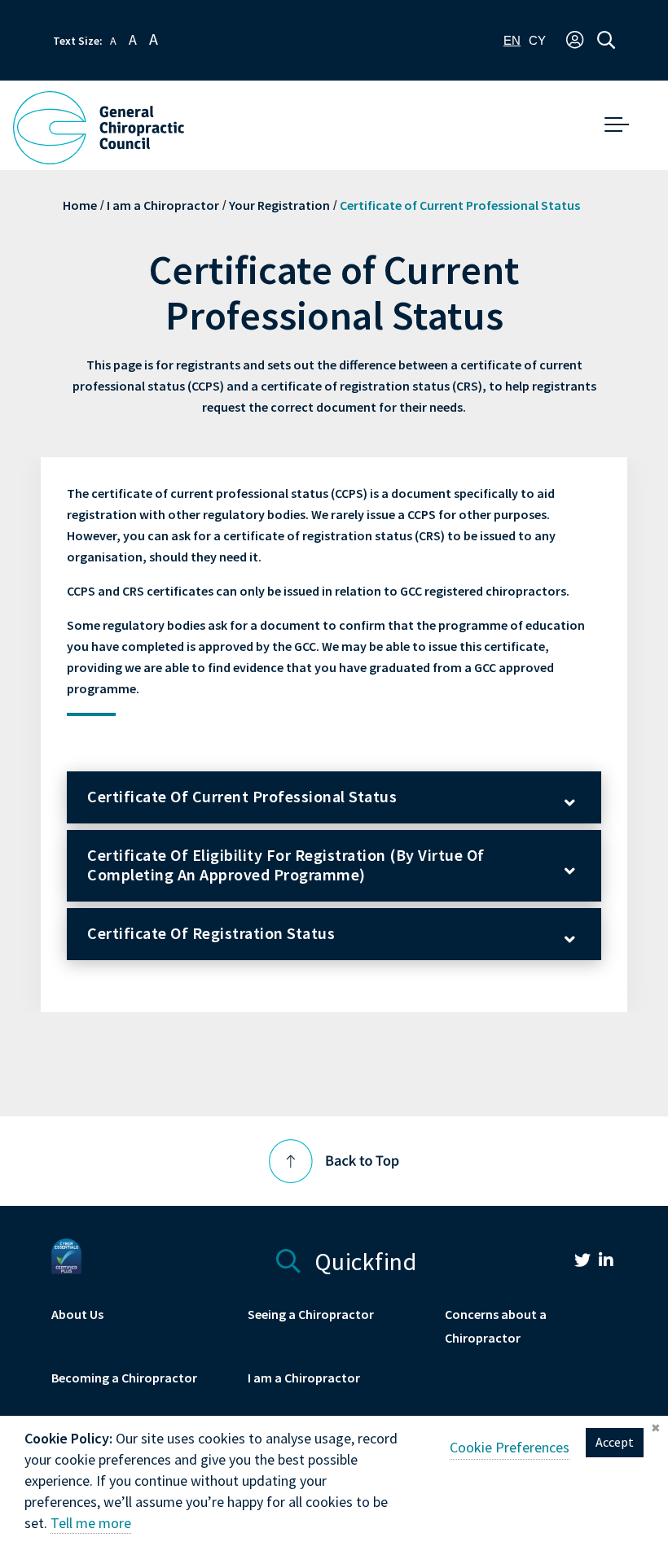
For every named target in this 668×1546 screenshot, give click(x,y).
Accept (614, 1442)
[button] (575, 40)
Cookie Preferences (509, 1447)
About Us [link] (77, 1314)
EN (512, 40)
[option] (537, 40)
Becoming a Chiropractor (124, 1378)
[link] (574, 1262)
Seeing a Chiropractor (311, 1314)
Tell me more (91, 1523)
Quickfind (362, 1259)
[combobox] (512, 40)
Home (80, 205)
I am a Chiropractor (163, 205)
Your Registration (279, 205)
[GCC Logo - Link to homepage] (98, 127)
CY (537, 40)
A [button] (113, 41)
